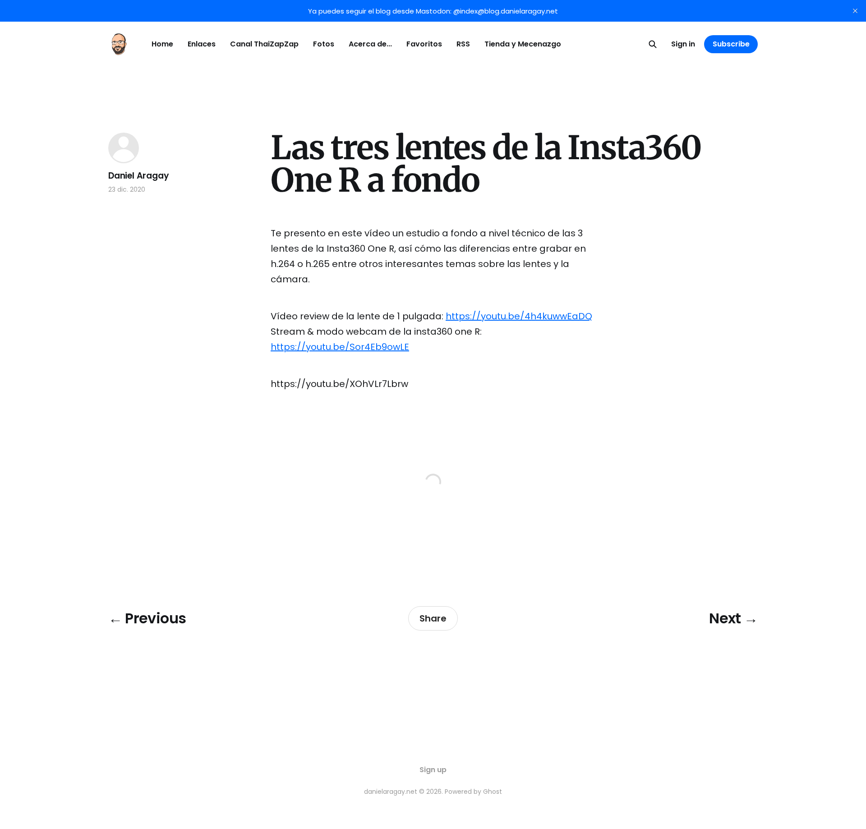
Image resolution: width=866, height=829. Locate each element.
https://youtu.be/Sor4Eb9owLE (340, 347)
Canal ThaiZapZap (264, 44)
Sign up (433, 770)
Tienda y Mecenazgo (522, 44)
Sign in (683, 44)
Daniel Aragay (138, 176)
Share (433, 618)
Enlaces (202, 44)
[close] (855, 11)
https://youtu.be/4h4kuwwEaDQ (519, 316)
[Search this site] (652, 44)
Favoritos (424, 44)
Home (162, 44)
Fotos (323, 44)
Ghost (492, 791)
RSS (463, 44)
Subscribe (731, 44)
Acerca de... (370, 44)
